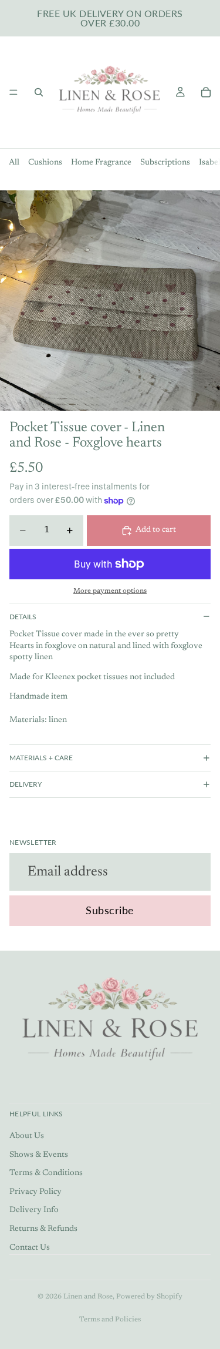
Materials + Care (41, 757)
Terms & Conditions (46, 1173)
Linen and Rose (88, 1296)
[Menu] (13, 92)
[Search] (39, 92)
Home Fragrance (101, 163)
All (14, 163)
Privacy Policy (35, 1192)
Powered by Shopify (149, 1296)
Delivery (25, 784)
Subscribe (110, 910)
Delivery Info (34, 1210)
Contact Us (29, 1248)
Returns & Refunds (43, 1229)
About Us (26, 1136)
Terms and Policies (110, 1319)
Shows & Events (38, 1155)
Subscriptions (165, 163)
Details (22, 616)
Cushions (45, 163)
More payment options (110, 591)
